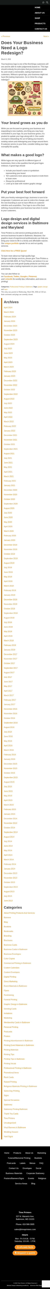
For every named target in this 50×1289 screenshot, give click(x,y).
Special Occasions (11, 1100)
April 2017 (8, 691)
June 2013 (8, 901)
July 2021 (8, 458)
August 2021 (9, 454)
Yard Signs (8, 1137)
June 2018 (8, 627)
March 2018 (9, 641)
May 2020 (8, 522)
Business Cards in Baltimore (15, 949)
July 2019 (8, 568)
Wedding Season (11, 1132)
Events (31, 1178)
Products (40, 24)
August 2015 (9, 782)
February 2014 (10, 864)
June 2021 (8, 463)
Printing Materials (11, 1050)
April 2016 (8, 746)
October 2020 (9, 499)
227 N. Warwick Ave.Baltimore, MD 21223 (25, 1217)
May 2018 (8, 631)
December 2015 (10, 764)
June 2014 (8, 846)
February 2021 (10, 481)
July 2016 (8, 732)
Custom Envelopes (12, 972)
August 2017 (9, 673)
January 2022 (9, 431)
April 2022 (8, 417)
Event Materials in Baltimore (15, 986)
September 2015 (11, 777)
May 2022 (8, 412)
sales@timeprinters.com (25, 1229)
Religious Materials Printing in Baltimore (20, 1086)
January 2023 (9, 376)
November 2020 (10, 495)
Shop (37, 18)
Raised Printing (10, 1082)
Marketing (8, 1018)
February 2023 (10, 371)
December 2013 (10, 873)
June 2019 (8, 572)
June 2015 (8, 791)
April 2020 (8, 527)
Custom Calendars (11, 968)
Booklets (7, 927)
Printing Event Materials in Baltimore (19, 1045)
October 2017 (9, 663)
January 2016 (9, 759)
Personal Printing (11, 1027)
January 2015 (9, 814)
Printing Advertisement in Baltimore (18, 1041)
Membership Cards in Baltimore (17, 1022)
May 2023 (8, 358)
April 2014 (8, 855)
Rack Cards (9, 1077)
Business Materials (14, 1173)
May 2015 (8, 796)
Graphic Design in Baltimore (15, 1004)
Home (37, 7)
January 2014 (9, 869)
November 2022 (10, 385)
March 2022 (9, 422)
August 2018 (9, 618)
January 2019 (9, 595)
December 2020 (10, 490)
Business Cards (10, 945)
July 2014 (8, 841)
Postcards (8, 1032)
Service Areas (21, 1183)
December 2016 (10, 709)
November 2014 (10, 823)
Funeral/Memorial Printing (19, 1158)
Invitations (8, 1013)
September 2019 (11, 558)
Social (38, 1168)
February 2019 (10, 590)
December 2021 (10, 435)
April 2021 (8, 472)
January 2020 (9, 540)
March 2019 (9, 586)
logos (6, 289)
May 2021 (8, 467)
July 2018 (8, 622)
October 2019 (9, 554)
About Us (40, 13)
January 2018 (9, 650)
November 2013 (10, 878)
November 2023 (10, 330)
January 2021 (9, 485)
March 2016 (9, 750)
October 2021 (9, 444)
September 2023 (11, 339)
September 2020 (11, 504)
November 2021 (10, 440)
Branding (7, 936)
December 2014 (10, 819)
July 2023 (8, 349)
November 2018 (10, 604)
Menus (32, 1163)
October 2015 (9, 773)
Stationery (8, 1105)
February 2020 (10, 536)
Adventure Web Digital (36, 1285)
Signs (6, 1095)
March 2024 (9, 312)
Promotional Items (11, 1073)
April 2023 (8, 362)
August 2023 (9, 344)
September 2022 (11, 394)
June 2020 (8, 517)
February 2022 (10, 426)
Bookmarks (8, 931)
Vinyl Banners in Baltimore (15, 1127)
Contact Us (41, 29)
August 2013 (9, 892)
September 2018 (11, 613)
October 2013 (9, 882)
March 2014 (9, 860)
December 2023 (10, 326)
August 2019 (9, 563)
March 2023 (9, 367)
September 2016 (11, 723)
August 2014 (9, 837)
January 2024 (9, 321)
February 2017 (10, 700)
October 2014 (9, 828)
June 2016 (8, 736)
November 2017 (10, 659)
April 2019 (8, 581)
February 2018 (10, 645)
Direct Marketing (10, 981)
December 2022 (10, 381)
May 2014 (8, 850)
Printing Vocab (10, 1064)
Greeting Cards (10, 1009)
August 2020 (9, 508)
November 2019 (10, 549)
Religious (42, 1178)
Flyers (6, 991)
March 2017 (9, 695)
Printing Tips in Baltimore (14, 1059)
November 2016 (10, 714)
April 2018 (8, 636)
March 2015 (9, 805)
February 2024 (10, 317)
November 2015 (10, 768)
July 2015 (8, 787)
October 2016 (9, 718)
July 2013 (8, 896)
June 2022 (8, 408)
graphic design (43, 287)
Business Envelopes (12, 954)
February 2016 (10, 755)
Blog (6, 922)
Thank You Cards (11, 1114)
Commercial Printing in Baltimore (17, 963)
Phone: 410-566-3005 (25, 1224)
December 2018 (10, 600)
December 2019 (10, 545)
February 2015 (10, 809)
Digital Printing (10, 977)
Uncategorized (10, 1123)
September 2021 (11, 449)
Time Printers (9, 1118)
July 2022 (8, 403)
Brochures (8, 940)
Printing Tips (9, 1054)
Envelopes (27, 1168)
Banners (7, 918)
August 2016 (9, 727)
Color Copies (9, 959)
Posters (7, 1036)
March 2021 (9, 476)
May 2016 (8, 741)
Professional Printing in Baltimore (21, 287)
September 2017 (11, 668)
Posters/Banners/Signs (14, 1178)
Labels (22, 1163)
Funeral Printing (10, 1000)
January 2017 (9, 704)
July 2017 (8, 677)
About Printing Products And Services (19, 913)
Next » (46, 36)
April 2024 (8, 308)
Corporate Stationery (35, 1173)
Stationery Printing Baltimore (15, 1109)
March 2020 (9, 531)
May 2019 (8, 577)
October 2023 (9, 335)
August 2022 (9, 399)
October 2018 (9, 609)
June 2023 (8, 353)
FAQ (41, 1163)
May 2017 (8, 686)
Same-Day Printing (12, 1091)
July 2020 (8, 513)
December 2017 (10, 654)
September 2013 (11, 887)
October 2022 (9, 390)
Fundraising (9, 995)
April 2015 (8, 800)
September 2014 (11, 832)
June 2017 (8, 682)
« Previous (5, 36)
